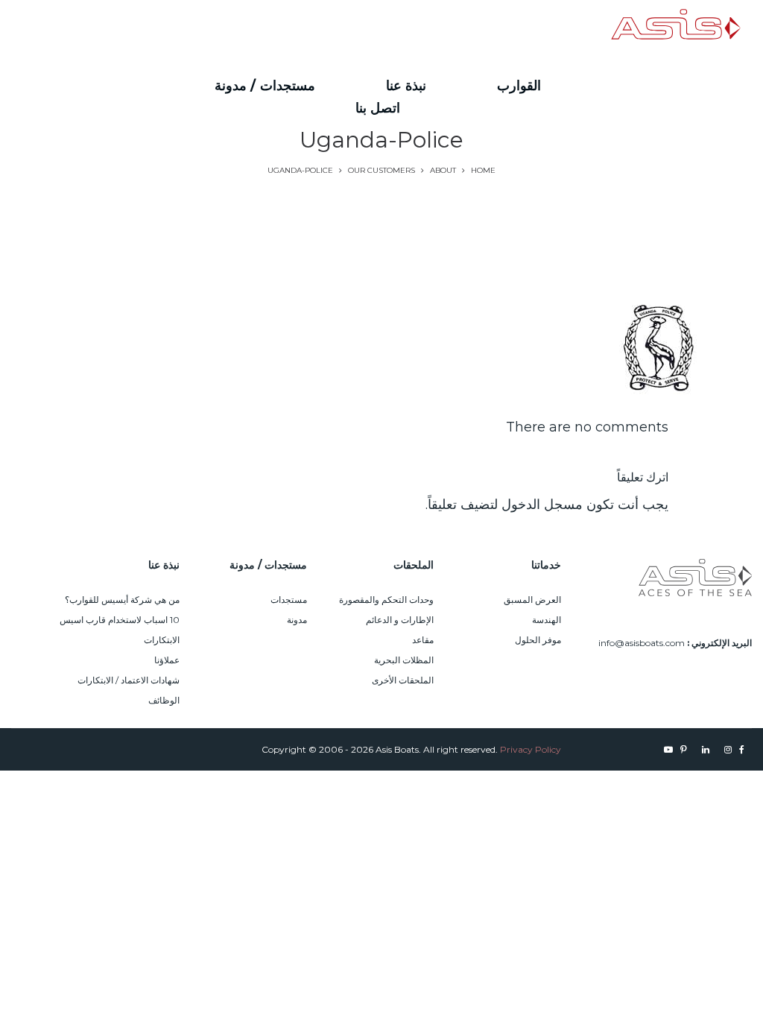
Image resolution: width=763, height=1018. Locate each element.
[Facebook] (171, 28)
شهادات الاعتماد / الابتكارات (128, 680)
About (443, 170)
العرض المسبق (532, 599)
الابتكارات (162, 639)
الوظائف (164, 700)
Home (483, 170)
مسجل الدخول (542, 504)
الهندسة (546, 619)
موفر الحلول (538, 639)
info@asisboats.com (641, 642)
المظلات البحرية (404, 660)
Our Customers (381, 170)
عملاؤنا (167, 660)
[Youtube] (83, 28)
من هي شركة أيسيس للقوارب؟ (122, 599)
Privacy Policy (530, 749)
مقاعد (423, 639)
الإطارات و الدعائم (400, 619)
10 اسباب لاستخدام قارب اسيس (120, 619)
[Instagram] (153, 28)
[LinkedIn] (127, 28)
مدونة (297, 619)
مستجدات (288, 599)
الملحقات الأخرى (403, 680)
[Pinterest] (102, 28)
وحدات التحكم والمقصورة (386, 599)
